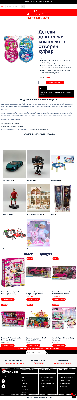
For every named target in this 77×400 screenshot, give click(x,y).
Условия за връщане (45, 380)
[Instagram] (3, 381)
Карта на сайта (44, 386)
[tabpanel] (56, 94)
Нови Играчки (25, 389)
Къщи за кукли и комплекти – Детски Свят (11, 123)
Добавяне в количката (54, 82)
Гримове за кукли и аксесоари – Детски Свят (12, 126)
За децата (24, 380)
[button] (2, 6)
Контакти (24, 392)
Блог (23, 377)
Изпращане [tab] (52, 88)
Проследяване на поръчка (47, 377)
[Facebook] (3, 386)
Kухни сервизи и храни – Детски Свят (10, 125)
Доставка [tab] (42, 88)
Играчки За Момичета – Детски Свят (10, 122)
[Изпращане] (49, 352)
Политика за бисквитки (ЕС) (47, 383)
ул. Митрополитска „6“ (65, 383)
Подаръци (24, 383)
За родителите (25, 386)
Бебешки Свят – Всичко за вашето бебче (38, 129)
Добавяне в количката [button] (7, 299)
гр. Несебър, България (65, 380)
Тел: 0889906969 (63, 386)
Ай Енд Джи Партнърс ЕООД (66, 377)
